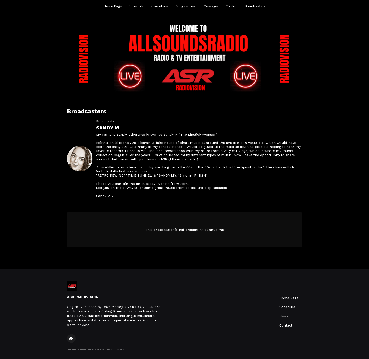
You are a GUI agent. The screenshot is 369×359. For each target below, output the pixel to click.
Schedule (136, 6)
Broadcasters (255, 6)
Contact (232, 6)
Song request (185, 6)
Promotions (160, 6)
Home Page (113, 6)
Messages (211, 6)
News (283, 316)
